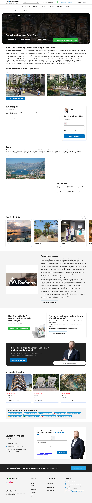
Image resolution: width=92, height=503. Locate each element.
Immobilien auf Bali (60, 413)
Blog (32, 494)
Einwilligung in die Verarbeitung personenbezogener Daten (45, 454)
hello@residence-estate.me (15, 446)
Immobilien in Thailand (74, 413)
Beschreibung (9, 15)
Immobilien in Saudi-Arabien (32, 416)
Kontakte (68, 6)
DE (85, 2)
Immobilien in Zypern (31, 413)
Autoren (33, 497)
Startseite (8, 10)
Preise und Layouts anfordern (15, 98)
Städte (43, 6)
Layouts (15, 15)
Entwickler (51, 6)
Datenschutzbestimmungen (13, 497)
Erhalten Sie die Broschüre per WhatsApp (66, 40)
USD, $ (79, 2)
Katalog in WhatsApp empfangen (19, 328)
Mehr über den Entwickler (49, 302)
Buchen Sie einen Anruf (66, 2)
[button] (85, 72)
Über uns (59, 6)
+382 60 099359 (49, 2)
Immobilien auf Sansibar (65, 416)
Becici (32, 483)
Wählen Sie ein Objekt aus (58, 333)
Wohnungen (36, 6)
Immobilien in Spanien (15, 416)
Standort (28, 15)
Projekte (13, 10)
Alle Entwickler (50, 490)
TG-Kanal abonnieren (78, 468)
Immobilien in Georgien (16, 413)
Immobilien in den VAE (46, 413)
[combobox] (66, 123)
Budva (32, 485)
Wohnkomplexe (26, 6)
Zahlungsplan (21, 15)
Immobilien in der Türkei (49, 416)
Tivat (32, 481)
